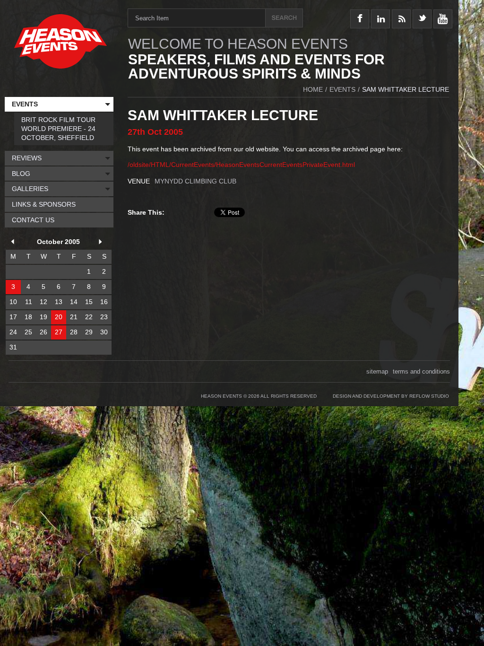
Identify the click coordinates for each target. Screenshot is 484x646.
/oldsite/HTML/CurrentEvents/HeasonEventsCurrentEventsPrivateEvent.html (241, 164)
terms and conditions (421, 371)
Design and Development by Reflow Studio (391, 396)
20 (58, 317)
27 (58, 332)
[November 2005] (102, 243)
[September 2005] (14, 243)
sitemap (377, 371)
